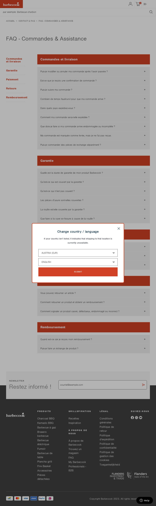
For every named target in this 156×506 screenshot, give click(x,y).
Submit (78, 271)
